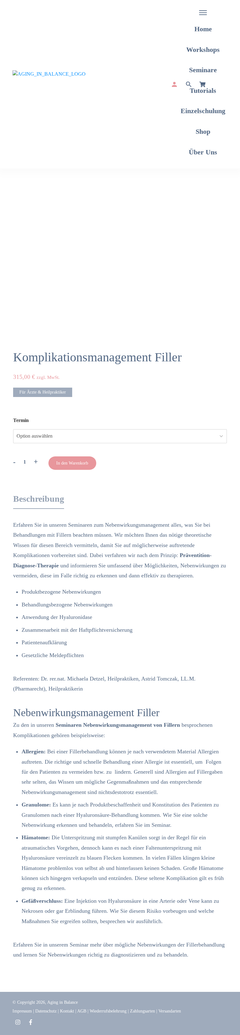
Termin (21, 420)
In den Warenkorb (72, 463)
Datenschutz (46, 1011)
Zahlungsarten (142, 1011)
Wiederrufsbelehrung (108, 1011)
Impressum (22, 1011)
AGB (81, 1011)
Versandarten (169, 1011)
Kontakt (67, 1011)
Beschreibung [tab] (38, 499)
